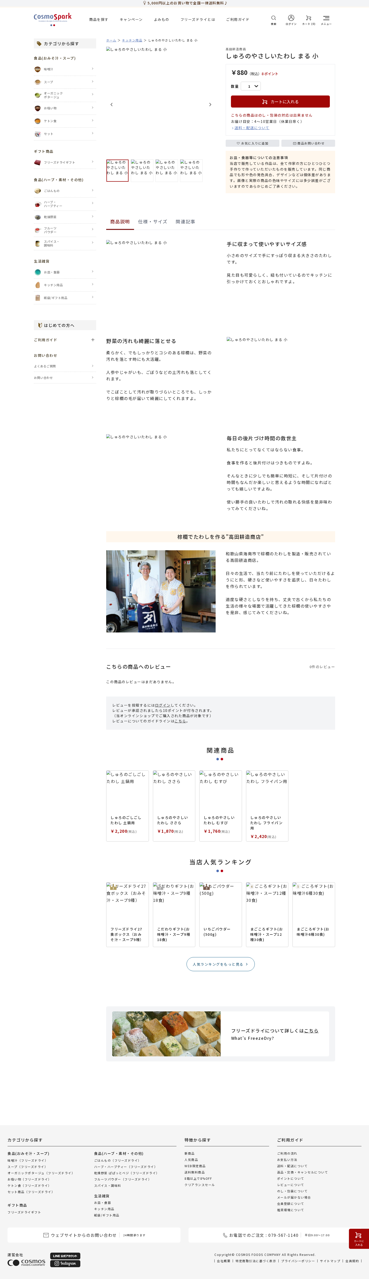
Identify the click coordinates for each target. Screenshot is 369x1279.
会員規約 (352, 1261)
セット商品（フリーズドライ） (31, 1191)
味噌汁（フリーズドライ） (28, 1160)
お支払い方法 (287, 1159)
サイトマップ (330, 1261)
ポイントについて (290, 1178)
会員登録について (290, 1203)
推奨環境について (290, 1210)
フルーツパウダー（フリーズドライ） (123, 1179)
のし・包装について (292, 1191)
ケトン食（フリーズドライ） (29, 1185)
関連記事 (186, 221)
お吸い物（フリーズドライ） (29, 1179)
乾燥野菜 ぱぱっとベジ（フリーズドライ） (126, 1172)
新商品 (189, 1153)
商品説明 (120, 221)
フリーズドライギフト (24, 1212)
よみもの (161, 19)
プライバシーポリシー (298, 1261)
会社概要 (223, 1261)
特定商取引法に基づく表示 (255, 1261)
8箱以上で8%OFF (198, 1178)
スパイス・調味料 (107, 1185)
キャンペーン (131, 19)
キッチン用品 (104, 1209)
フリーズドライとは (197, 19)
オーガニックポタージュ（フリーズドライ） (41, 1172)
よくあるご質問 (45, 366)
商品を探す (99, 19)
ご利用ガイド (238, 19)
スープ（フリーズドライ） (28, 1166)
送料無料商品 (194, 1172)
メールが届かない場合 (294, 1197)
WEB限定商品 (195, 1166)
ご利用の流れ (287, 1153)
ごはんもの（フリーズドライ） (117, 1160)
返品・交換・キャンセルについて (302, 1172)
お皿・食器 (102, 1202)
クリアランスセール (199, 1185)
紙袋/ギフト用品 (106, 1215)
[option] (161, 101)
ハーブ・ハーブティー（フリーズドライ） (126, 1166)
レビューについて (290, 1185)
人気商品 (191, 1159)
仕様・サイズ (153, 221)
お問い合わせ (43, 377)
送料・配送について (252, 127)
